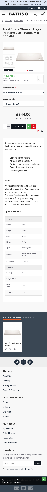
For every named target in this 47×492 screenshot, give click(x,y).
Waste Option (8, 88)
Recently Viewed (12, 317)
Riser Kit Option (9, 99)
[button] (27, 70)
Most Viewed (30, 317)
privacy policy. (19, 482)
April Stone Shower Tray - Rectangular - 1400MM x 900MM (12, 343)
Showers (8, 21)
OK (44, 479)
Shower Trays (19, 21)
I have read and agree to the (20, 469)
